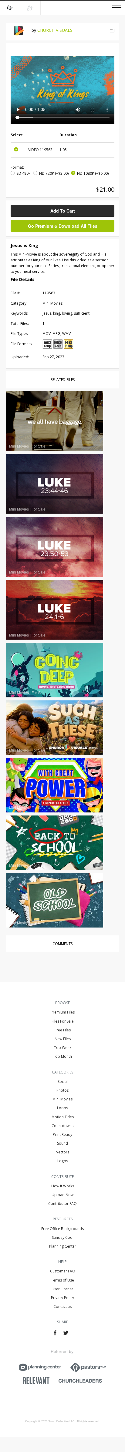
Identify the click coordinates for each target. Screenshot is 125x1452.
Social (63, 1081)
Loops (62, 1107)
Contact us (62, 1306)
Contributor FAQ (62, 1203)
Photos (62, 1090)
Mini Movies (62, 1099)
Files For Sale (63, 1021)
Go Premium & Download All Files (62, 226)
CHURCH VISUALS (55, 30)
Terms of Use (62, 1280)
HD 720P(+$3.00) (54, 173)
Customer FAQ (62, 1271)
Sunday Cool (62, 1237)
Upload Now (62, 1194)
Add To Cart (62, 211)
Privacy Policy (62, 1297)
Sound (62, 1143)
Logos (62, 1160)
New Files (63, 1038)
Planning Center (62, 1246)
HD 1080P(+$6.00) (93, 173)
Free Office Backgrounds (62, 1228)
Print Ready (62, 1134)
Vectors (62, 1152)
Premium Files (63, 1012)
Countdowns (62, 1125)
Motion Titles (63, 1117)
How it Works (62, 1186)
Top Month (62, 1056)
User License (62, 1289)
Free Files (63, 1030)
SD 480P (24, 173)
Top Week (62, 1047)
